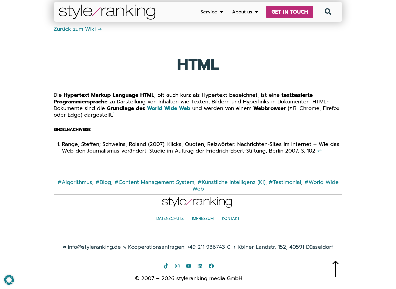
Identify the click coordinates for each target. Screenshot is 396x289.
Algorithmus (77, 182)
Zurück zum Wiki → (78, 29)
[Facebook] (211, 266)
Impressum (203, 218)
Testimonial (287, 182)
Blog (105, 182)
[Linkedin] (200, 266)
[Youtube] (189, 266)
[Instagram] (177, 266)
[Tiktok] (166, 266)
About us (242, 11)
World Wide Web (168, 108)
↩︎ (319, 151)
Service (208, 11)
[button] (9, 280)
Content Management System (156, 182)
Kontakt (231, 218)
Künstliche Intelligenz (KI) (233, 182)
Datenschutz (170, 218)
